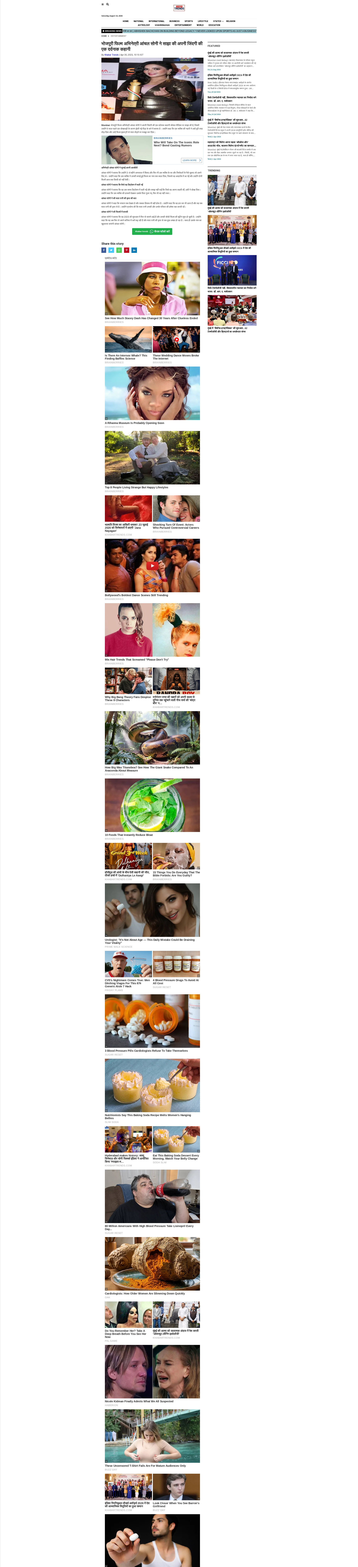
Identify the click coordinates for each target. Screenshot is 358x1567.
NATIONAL (139, 21)
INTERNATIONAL (156, 21)
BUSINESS (174, 21)
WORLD (200, 25)
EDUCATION (214, 25)
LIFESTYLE (203, 21)
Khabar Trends (111, 54)
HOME (126, 21)
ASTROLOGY (144, 25)
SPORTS (189, 21)
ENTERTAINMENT (183, 25)
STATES (217, 21)
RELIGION (230, 21)
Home (104, 36)
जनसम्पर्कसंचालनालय (162, 25)
